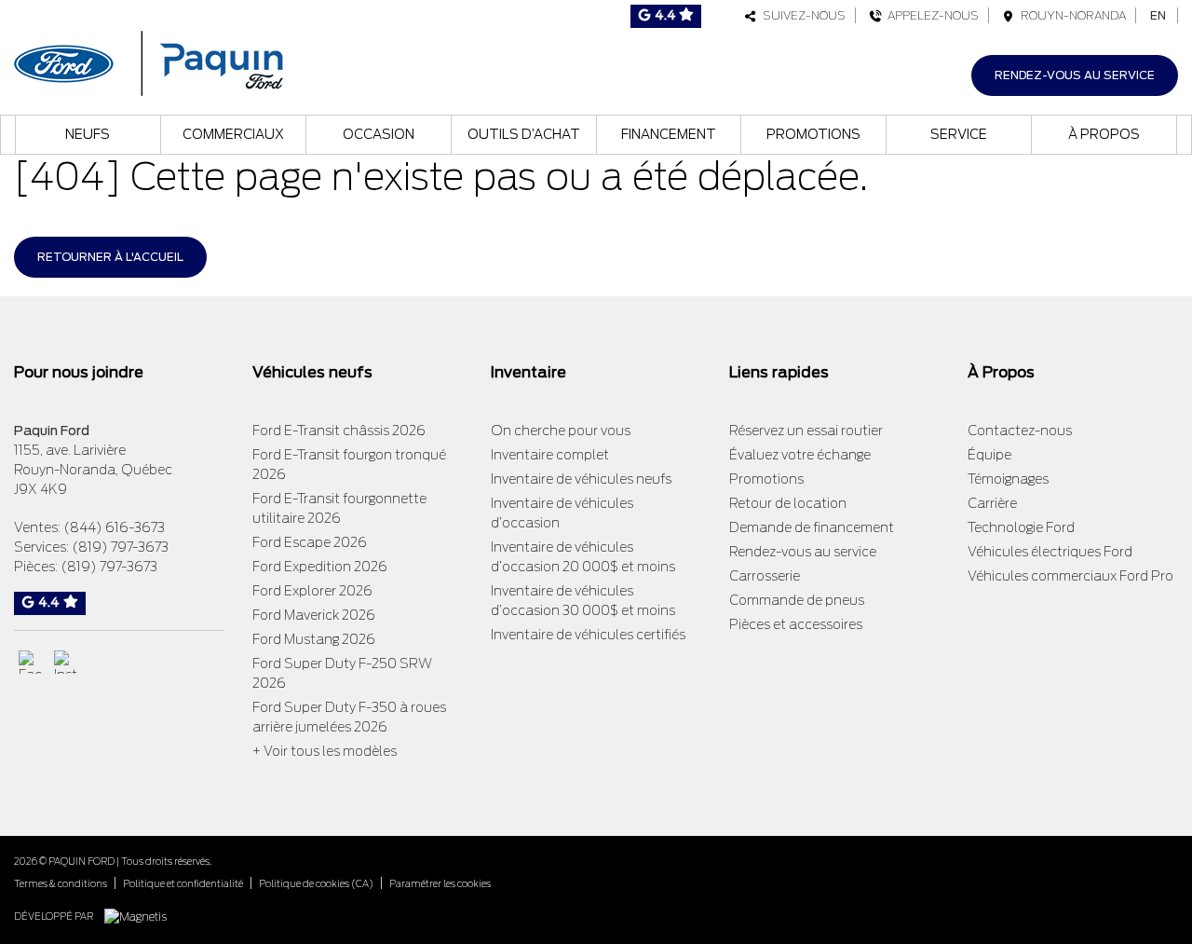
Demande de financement (811, 527)
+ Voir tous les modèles (324, 751)
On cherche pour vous (560, 430)
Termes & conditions (60, 883)
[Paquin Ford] (148, 61)
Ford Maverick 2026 (313, 615)
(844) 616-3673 (114, 527)
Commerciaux (233, 134)
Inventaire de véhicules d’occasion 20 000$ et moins (583, 557)
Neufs (87, 134)
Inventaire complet (550, 454)
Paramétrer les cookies (440, 883)
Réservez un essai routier (806, 430)
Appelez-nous (930, 15)
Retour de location (788, 503)
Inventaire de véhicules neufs (581, 479)
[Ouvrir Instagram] (65, 662)
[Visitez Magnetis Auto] (140, 916)
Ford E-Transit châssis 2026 (339, 430)
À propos (1104, 134)
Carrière (992, 503)
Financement (668, 134)
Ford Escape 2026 (309, 542)
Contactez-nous (1020, 430)
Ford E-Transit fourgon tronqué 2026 (349, 464)
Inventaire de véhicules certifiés (588, 634)
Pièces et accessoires (795, 624)
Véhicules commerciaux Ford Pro (1070, 575)
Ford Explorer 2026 (312, 590)
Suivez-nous (801, 15)
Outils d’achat (523, 134)
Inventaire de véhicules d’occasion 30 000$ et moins (583, 600)
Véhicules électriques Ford (1050, 551)
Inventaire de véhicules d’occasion (562, 513)
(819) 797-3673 (120, 547)
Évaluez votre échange (800, 454)
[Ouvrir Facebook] (30, 662)
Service (958, 134)
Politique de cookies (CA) (316, 883)
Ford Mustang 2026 (313, 639)
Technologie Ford (1021, 527)
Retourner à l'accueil (110, 257)
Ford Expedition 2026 (319, 566)
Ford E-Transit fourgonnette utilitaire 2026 (339, 508)
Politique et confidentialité (183, 883)
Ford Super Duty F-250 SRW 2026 (342, 673)
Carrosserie (764, 575)
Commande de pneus (796, 600)
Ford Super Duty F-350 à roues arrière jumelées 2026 (349, 717)
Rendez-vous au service (1075, 75)
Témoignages (1008, 479)
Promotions (813, 134)
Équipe (989, 454)
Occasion (378, 134)
